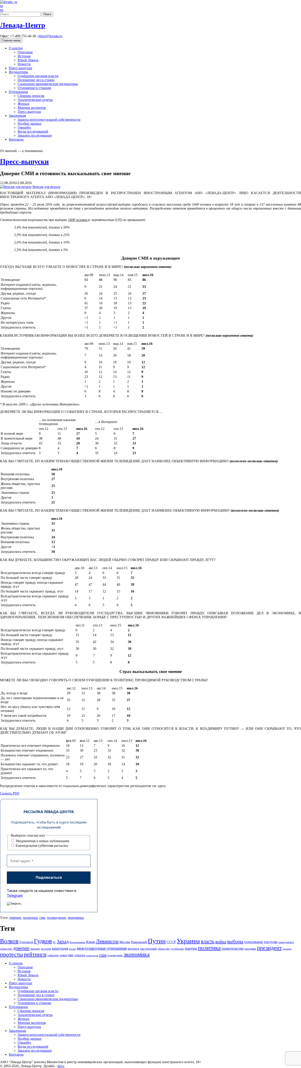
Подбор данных (29, 123)
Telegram (15, 895)
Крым (90, 942)
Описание (25, 52)
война (220, 941)
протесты (11, 954)
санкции (53, 955)
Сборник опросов (31, 96)
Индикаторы (18, 72)
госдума (270, 942)
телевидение (56, 917)
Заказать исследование (35, 135)
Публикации (18, 92)
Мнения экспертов (32, 108)
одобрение (177, 948)
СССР (171, 942)
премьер (287, 949)
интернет (35, 948)
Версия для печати (46, 187)
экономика (76, 917)
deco (61, 1066)
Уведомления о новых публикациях (42, 841)
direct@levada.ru (50, 36)
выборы (235, 941)
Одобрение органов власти (38, 76)
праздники (250, 948)
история (46, 948)
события (79, 955)
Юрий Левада (28, 60)
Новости (24, 64)
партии (191, 948)
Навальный (139, 942)
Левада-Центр (22, 25)
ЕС (54, 942)
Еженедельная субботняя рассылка (41, 845)
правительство (233, 948)
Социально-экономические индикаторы (48, 84)
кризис (72, 949)
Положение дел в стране (36, 80)
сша (102, 954)
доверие (15, 917)
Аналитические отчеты (35, 100)
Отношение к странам (34, 88)
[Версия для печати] (16, 187)
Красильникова (77, 942)
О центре (16, 48)
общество (164, 948)
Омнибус (24, 127)
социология (92, 955)
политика (209, 948)
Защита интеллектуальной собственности (49, 119)
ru (1, 6)
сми (42, 917)
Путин (157, 940)
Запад (63, 941)
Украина (188, 940)
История (24, 56)
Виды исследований (33, 131)
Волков (9, 941)
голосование (253, 942)
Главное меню (11, 40)
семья (63, 955)
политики (30, 917)
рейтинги (35, 954)
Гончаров (26, 942)
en (1, 10)
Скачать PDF (9, 793)
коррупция (60, 948)
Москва (124, 942)
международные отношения (102, 948)
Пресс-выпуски (20, 68)
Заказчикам (17, 115)
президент (269, 948)
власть (207, 941)
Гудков (43, 941)
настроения (148, 948)
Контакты (16, 139)
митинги (133, 948)
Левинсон (107, 941)
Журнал (23, 104)
